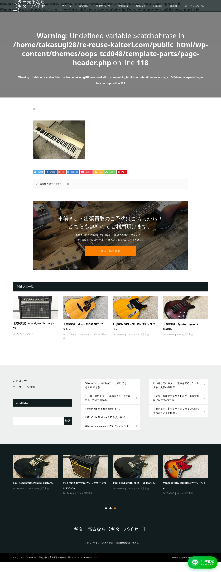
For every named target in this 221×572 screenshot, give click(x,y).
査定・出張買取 (110, 251)
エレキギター (133, 334)
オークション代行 (194, 6)
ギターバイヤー (54, 184)
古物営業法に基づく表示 (127, 543)
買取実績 (123, 6)
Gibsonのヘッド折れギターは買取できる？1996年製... (106, 385)
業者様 (173, 6)
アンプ (30, 334)
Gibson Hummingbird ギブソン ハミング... (108, 426)
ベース (180, 334)
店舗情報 (157, 6)
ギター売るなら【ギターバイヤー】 (29, 6)
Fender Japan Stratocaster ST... (102, 408)
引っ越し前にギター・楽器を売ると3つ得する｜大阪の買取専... (107, 398)
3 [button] (115, 508)
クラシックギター (185, 493)
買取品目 (140, 6)
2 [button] (110, 508)
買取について (103, 6)
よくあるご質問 (105, 543)
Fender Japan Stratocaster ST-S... (132, 483)
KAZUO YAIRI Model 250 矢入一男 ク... (106, 417)
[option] (113, 475)
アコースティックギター (88, 334)
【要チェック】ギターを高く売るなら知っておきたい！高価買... (176, 410)
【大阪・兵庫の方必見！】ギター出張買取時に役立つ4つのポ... (176, 398)
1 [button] (106, 508)
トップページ (64, 6)
